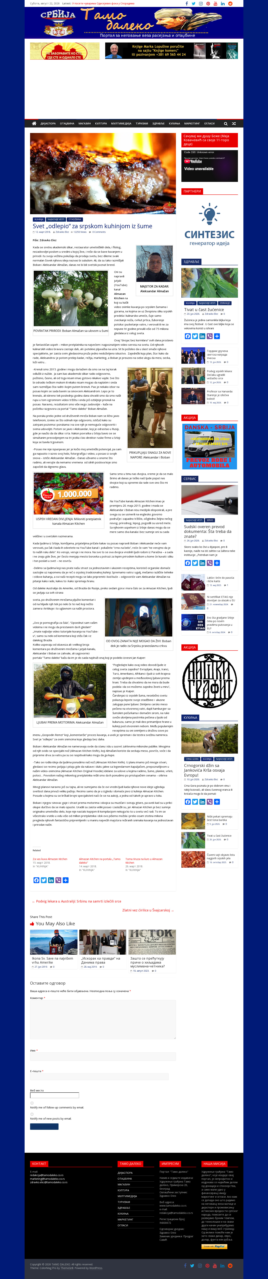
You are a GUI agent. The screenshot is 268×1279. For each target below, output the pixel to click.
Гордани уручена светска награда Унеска (217, 354)
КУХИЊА (174, 123)
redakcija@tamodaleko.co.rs (46, 1175)
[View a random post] (234, 123)
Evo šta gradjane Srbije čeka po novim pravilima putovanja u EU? (220, 623)
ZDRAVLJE (225, 303)
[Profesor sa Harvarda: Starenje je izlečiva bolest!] (193, 389)
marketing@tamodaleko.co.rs (47, 1178)
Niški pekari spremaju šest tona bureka (219, 818)
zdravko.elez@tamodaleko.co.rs (48, 1182)
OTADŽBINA (75, 219)
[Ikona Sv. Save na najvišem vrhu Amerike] (53, 932)
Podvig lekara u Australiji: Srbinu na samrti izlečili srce (76, 901)
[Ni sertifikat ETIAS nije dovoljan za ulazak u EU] (193, 595)
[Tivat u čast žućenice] (209, 270)
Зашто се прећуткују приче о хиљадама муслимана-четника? (147, 962)
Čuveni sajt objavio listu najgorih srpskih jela (221, 856)
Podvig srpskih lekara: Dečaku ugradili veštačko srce (219, 374)
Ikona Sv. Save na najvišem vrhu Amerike (52, 960)
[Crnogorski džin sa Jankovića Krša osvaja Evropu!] (209, 726)
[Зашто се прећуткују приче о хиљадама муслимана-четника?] (152, 932)
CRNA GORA (192, 759)
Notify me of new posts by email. (50, 1118)
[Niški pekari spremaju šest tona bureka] (193, 815)
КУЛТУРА (101, 123)
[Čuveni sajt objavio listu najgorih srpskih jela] (193, 853)
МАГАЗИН (85, 123)
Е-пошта (36, 1071)
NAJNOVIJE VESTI (56, 219)
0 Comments (99, 232)
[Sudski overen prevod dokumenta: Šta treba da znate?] (209, 487)
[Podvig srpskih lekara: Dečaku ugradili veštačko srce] (193, 369)
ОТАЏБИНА (67, 123)
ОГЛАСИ (209, 123)
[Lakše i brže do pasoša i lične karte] (193, 576)
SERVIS (210, 520)
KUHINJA (39, 219)
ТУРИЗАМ (142, 123)
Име (34, 1050)
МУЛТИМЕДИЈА (121, 123)
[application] (209, 166)
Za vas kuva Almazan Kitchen (50, 859)
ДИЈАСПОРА (48, 123)
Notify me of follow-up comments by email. (57, 1107)
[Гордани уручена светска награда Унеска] (193, 349)
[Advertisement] (134, 91)
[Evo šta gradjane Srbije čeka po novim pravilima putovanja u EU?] (193, 616)
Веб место (37, 1090)
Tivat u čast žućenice (204, 309)
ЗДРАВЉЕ (158, 123)
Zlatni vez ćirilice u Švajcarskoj (148, 910)
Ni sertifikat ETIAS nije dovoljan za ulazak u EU (221, 598)
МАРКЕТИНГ (192, 123)
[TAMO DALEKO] (34, 124)
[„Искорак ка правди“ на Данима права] (103, 932)
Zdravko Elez (62, 232)
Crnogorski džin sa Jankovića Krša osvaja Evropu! (204, 770)
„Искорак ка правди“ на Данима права (100, 960)
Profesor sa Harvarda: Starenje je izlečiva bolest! (220, 395)
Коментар (37, 998)
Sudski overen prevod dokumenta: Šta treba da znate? (208, 531)
